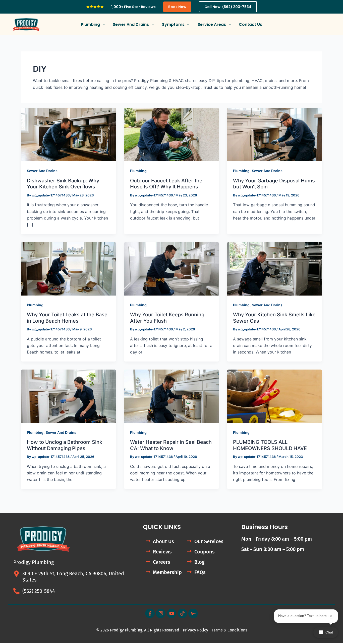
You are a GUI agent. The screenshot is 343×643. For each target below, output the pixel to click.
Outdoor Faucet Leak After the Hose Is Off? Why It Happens (166, 184)
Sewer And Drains (42, 171)
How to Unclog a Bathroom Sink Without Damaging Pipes (64, 445)
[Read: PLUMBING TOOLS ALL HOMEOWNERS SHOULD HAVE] (274, 395)
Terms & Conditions (229, 630)
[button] (102, 25)
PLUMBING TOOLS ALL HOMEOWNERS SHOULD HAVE (270, 445)
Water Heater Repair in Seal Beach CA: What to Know (171, 445)
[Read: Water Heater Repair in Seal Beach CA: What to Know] (171, 395)
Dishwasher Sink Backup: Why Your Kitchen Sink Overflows (63, 184)
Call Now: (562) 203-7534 (227, 6)
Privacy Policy (195, 630)
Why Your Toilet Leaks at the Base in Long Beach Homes (67, 318)
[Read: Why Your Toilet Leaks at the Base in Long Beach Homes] (68, 268)
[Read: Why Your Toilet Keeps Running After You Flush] (171, 268)
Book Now (177, 6)
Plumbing (138, 171)
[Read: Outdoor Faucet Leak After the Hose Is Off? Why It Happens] (171, 134)
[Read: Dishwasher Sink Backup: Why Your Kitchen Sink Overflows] (68, 134)
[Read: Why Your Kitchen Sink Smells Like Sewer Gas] (274, 268)
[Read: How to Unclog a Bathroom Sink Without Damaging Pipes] (68, 395)
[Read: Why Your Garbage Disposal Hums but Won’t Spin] (274, 134)
